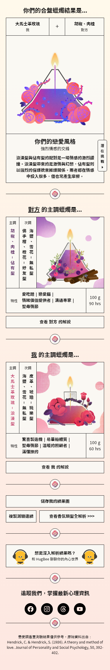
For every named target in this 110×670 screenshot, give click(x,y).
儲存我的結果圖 (55, 501)
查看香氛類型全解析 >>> (71, 516)
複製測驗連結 (21, 516)
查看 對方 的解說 (55, 322)
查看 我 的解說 (55, 467)
